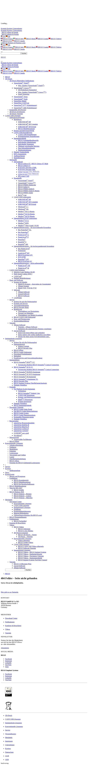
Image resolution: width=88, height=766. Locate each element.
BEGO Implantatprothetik (22, 405)
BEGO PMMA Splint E (26, 189)
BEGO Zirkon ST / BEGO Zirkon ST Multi (33, 164)
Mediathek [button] (8, 500)
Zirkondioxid (18, 162)
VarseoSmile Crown (22, 88)
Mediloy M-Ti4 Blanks (26, 214)
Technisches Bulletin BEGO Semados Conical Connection (38, 365)
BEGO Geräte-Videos (25, 542)
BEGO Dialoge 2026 (16, 492)
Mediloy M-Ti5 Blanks (26, 216)
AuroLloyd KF (23, 253)
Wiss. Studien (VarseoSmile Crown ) (32, 92)
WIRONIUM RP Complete (28, 124)
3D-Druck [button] (8, 79)
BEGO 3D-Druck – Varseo (27, 535)
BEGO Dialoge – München (23, 498)
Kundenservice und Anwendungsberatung (28, 358)
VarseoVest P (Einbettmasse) (25, 105)
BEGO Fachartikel (20, 521)
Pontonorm (22, 251)
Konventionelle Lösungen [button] (14, 443)
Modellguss (18, 119)
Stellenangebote (14, 470)
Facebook (8, 659)
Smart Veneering (23, 94)
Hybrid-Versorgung (24, 401)
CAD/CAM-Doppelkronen (23, 132)
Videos (11, 525)
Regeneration (13, 421)
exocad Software (23, 294)
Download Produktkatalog (23, 354)
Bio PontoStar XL (24, 230)
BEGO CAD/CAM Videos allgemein (31, 546)
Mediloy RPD (23, 223)
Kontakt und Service (21, 303)
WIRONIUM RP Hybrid (27, 127)
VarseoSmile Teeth (20, 99)
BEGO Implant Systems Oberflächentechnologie (30, 383)
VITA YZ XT (28, 174)
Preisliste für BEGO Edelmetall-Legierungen (24, 463)
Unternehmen (17, 28)
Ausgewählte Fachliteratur (23, 439)
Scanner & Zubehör (20, 282)
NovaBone (18, 435)
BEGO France (8, 39)
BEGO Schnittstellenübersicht (28, 140)
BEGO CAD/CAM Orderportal (24, 317)
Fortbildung (13, 478)
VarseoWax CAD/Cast (21, 103)
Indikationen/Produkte (16, 117)
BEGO (7, 77)
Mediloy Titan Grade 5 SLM (28, 225)
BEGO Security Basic (21, 307)
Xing (7, 667)
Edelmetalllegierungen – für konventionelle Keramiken (32, 227)
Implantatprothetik (20, 138)
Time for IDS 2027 (15, 488)
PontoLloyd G (23, 235)
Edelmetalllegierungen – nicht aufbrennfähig (29, 263)
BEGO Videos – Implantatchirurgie (30, 554)
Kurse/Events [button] (9, 474)
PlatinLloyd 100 (24, 266)
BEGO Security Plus (25, 348)
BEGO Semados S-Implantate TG (26, 379)
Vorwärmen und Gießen (17, 455)
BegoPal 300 (23, 244)
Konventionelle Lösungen (22, 504)
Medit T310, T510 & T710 (27, 288)
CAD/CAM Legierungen (22, 197)
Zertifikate (17, 509)
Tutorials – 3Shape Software (27, 327)
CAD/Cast (18, 276)
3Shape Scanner (23, 286)
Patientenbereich (19, 344)
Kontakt (4, 28)
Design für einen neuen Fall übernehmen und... (34, 337)
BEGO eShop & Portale (9, 32)
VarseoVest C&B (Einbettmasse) (25, 108)
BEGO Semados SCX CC (23, 367)
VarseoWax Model (20, 101)
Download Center (15, 502)
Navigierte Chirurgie (16, 407)
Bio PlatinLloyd (24, 249)
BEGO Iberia (31, 39)
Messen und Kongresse (17, 476)
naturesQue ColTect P (21, 429)
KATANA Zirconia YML (26, 169)
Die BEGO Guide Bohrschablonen (26, 411)
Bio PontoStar (23, 232)
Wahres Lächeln (23, 346)
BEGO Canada (19, 41)
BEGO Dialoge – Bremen (22, 494)
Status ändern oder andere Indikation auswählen (34, 335)
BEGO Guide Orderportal (22, 352)
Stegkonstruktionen (24, 150)
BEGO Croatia (43, 39)
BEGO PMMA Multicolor (27, 185)
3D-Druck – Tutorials (25, 537)
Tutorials (12, 323)
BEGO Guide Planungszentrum (24, 415)
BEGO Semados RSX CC (24, 362)
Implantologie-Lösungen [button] (13, 338)
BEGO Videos (19, 527)
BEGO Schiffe (19, 490)
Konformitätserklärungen (22, 511)
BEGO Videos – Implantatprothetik (30, 558)
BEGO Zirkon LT (24, 166)
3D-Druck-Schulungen (17, 112)
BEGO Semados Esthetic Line (29, 393)
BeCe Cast (22, 195)
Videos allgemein (24, 540)
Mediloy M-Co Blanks (26, 211)
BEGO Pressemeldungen (18, 517)
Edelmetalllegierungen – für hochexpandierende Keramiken (34, 246)
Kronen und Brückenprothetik (24, 131)
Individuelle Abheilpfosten (27, 142)
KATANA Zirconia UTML (27, 167)
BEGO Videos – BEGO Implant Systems (32, 552)
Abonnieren (5, 648)
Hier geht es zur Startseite (9, 592)
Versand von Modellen (25, 313)
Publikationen (14, 519)
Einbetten (12, 451)
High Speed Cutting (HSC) (23, 274)
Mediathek (17, 356)
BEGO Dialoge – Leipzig (22, 496)
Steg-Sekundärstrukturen (26, 148)
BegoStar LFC (23, 259)
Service (11, 300)
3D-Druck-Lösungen (21, 533)
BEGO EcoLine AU (25, 261)
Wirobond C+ (23, 207)
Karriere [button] (8, 469)
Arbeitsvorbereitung (16, 445)
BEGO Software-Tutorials (27, 548)
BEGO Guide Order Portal (23, 409)
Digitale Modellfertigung (22, 278)
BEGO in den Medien (25, 531)
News (7, 472)
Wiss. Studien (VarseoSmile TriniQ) (31, 86)
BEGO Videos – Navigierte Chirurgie (31, 556)
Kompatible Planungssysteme (24, 417)
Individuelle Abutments (26, 144)
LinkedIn (8, 663)
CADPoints (18, 298)
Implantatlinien (14, 360)
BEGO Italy (19, 39)
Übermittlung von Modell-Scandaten (30, 315)
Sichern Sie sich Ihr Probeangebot (25, 302)
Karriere (10, 28)
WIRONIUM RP (24, 122)
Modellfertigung (19, 158)
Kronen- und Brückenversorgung (29, 397)
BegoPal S (22, 242)
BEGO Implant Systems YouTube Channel (32, 560)
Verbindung (22, 391)
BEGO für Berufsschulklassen (24, 484)
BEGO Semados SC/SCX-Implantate (27, 374)
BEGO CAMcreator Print (22, 564)
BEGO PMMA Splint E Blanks (28, 191)
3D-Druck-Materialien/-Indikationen (21, 81)
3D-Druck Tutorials (16, 114)
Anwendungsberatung (21, 305)
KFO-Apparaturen (20, 154)
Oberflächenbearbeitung (17, 459)
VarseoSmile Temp (21, 97)
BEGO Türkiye (55, 39)
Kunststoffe (18, 178)
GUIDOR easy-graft (21, 433)
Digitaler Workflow (20, 385)
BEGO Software (23, 296)
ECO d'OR (22, 257)
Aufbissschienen (19, 156)
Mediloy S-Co (23, 221)
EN (4, 36)
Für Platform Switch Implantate (24, 389)
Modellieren (13, 449)
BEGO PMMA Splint (25, 193)
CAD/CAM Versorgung (26, 395)
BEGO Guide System (21, 413)
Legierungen (13, 453)
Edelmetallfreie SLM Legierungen (25, 218)
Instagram (8, 661)
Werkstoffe (13, 160)
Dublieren (12, 447)
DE (9, 36)
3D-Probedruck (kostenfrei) (27, 90)
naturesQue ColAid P (21, 431)
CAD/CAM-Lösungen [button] (13, 116)
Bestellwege (18, 309)
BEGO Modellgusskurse (26, 129)
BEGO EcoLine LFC (25, 255)
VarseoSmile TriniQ (21, 83)
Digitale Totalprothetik (21, 152)
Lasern (11, 457)
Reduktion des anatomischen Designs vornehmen (34, 329)
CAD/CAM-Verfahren (17, 270)
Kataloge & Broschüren (17, 523)
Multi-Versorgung (25, 399)
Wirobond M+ (23, 209)
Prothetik (12, 387)
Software (17, 290)
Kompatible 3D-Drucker (17, 110)
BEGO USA (7, 41)
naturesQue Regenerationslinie (24, 423)
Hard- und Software (16, 280)
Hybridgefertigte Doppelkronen (28, 136)
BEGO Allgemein (24, 529)
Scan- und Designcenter (22, 319)
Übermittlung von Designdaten (28, 311)
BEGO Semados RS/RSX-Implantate (27, 372)
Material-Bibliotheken (21, 513)
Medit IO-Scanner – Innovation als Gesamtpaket (34, 284)
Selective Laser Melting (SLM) (24, 272)
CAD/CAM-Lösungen (21, 505)
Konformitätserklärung (21, 321)
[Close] (2, 61)
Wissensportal (14, 437)
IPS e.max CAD (23, 176)
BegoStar (21, 240)
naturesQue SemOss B (21, 425)
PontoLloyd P (23, 237)
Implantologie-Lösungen (22, 507)
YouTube (8, 665)
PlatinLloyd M (23, 268)
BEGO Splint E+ (24, 187)
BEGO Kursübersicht (21, 480)
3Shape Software (24, 292)
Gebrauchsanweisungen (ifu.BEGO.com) (28, 515)
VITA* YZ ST (28, 172)
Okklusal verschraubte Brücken (28, 146)
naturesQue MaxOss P (21, 427)
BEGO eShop (18, 350)
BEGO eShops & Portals (10, 34)
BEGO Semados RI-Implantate (25, 377)
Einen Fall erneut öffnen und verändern (31, 333)
